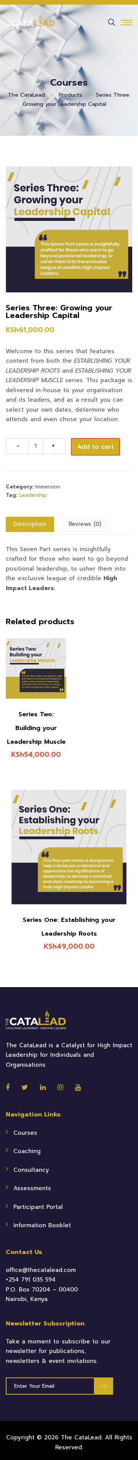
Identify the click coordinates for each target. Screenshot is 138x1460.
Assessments (32, 1188)
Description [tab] (29, 524)
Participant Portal (38, 1207)
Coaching (27, 1151)
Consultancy (31, 1170)
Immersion (47, 486)
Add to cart (95, 446)
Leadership (33, 495)
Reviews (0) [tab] (85, 524)
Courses (25, 1133)
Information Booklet (42, 1225)
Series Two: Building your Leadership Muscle (36, 728)
